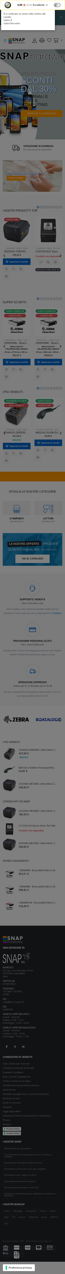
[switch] (57, 5)
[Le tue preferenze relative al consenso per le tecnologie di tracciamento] (19, 1267)
